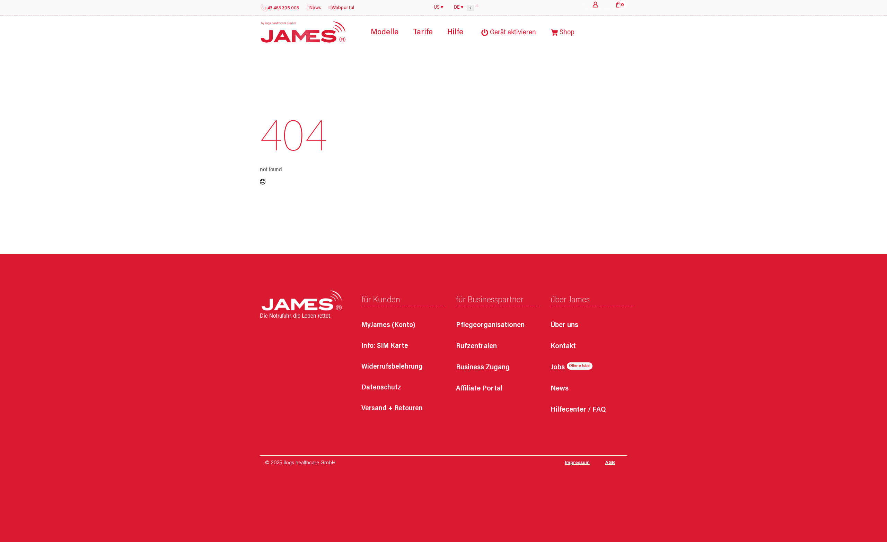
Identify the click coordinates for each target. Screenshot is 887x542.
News (560, 389)
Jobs (558, 367)
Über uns (564, 325)
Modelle (384, 32)
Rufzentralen (476, 346)
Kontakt (563, 346)
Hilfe (455, 32)
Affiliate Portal (479, 389)
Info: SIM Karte (384, 346)
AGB (610, 463)
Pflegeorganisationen (490, 325)
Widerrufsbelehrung (392, 366)
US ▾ (438, 7)
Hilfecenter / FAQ (578, 410)
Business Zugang (483, 367)
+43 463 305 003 (281, 8)
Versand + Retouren (392, 408)
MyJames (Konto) (388, 325)
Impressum (577, 463)
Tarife (423, 32)
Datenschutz (381, 387)
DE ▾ (458, 7)
